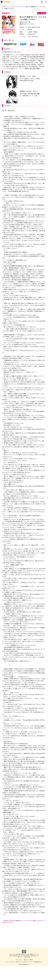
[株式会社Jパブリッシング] (5, 2)
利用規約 (35, 961)
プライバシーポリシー (29, 961)
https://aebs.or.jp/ (27, 957)
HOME (4, 7)
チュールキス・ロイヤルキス (15, 7)
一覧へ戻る (41, 13)
